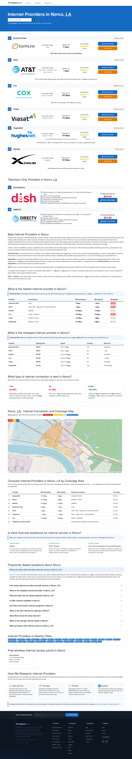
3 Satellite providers (72, 415)
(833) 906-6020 (108, 44)
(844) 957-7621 (108, 92)
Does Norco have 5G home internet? (25, 615)
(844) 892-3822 (108, 200)
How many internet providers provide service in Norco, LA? (35, 585)
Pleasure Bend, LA (96, 641)
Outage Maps (89, 739)
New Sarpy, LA (12, 639)
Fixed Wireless (56, 742)
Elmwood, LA (50, 641)
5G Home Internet (49, 71)
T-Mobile (70, 745)
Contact (104, 733)
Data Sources (89, 736)
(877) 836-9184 (108, 157)
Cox (10, 314)
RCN (69, 747)
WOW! (70, 750)
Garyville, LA (59, 641)
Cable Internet (55, 736)
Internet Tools (89, 730)
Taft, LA (28, 639)
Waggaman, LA (12, 641)
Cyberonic (15, 514)
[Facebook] (103, 741)
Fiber (47, 47)
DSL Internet (55, 739)
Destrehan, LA (35, 639)
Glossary (88, 733)
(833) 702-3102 (108, 221)
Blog (87, 727)
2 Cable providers (47, 415)
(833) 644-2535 (108, 135)
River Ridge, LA (22, 641)
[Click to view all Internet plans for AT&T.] (23, 70)
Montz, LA (43, 639)
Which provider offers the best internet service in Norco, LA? (36, 569)
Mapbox (120, 472)
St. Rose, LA (58, 639)
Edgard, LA (109, 639)
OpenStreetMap (98, 472)
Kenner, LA (94, 639)
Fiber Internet (55, 730)
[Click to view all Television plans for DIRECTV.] (24, 219)
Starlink (11, 311)
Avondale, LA (78, 641)
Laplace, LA (79, 639)
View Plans (107, 48)
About (103, 727)
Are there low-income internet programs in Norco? (31, 605)
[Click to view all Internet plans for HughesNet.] (23, 135)
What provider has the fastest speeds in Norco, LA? (32, 595)
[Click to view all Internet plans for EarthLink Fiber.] (23, 46)
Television (50, 70)
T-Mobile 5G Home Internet (21, 522)
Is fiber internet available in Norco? (25, 600)
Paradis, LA (101, 639)
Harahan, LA (31, 641)
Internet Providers (56, 727)
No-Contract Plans (57, 747)
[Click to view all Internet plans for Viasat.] (23, 117)
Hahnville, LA (21, 639)
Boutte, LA (72, 639)
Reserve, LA (116, 639)
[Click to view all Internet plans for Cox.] (23, 94)
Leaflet (87, 472)
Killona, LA (50, 639)
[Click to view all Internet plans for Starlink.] (23, 159)
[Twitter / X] (106, 741)
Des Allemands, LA (41, 641)
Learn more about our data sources (107, 704)
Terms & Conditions (24, 742)
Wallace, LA (87, 641)
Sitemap (88, 742)
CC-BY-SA (110, 472)
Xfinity (69, 730)
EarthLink (70, 727)
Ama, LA (65, 639)
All (17, 420)
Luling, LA (86, 639)
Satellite (44, 118)
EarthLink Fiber (14, 303)
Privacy (17, 742)
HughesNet (12, 322)
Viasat (11, 318)
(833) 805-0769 (108, 115)
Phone (50, 118)
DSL (44, 70)
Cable (44, 95)
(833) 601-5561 (108, 67)
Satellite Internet (56, 745)
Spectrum (70, 736)
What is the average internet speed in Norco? (29, 620)
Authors (104, 730)
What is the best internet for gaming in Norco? (29, 610)
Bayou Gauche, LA (69, 641)
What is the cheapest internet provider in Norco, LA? (32, 590)
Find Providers (73, 715)
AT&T (10, 307)
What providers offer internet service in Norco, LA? (32, 625)
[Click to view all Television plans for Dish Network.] (24, 197)
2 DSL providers (59, 415)
